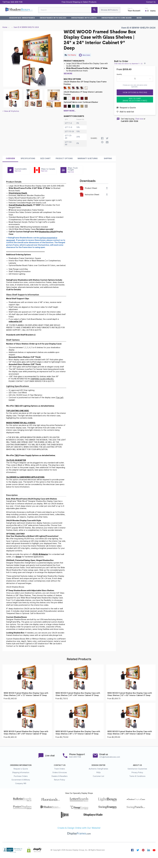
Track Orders (59, 769)
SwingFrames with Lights (84, 18)
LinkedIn (148, 850)
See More (68, 74)
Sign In (130, 8)
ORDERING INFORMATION (20, 765)
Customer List (98, 776)
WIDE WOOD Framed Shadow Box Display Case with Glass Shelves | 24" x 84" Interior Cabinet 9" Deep (78, 694)
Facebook (132, 850)
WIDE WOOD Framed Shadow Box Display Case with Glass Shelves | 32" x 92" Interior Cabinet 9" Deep (129, 694)
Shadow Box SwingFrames (22, 18)
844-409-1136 (16, 2)
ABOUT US (137, 765)
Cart (146, 8)
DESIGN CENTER (98, 765)
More (139, 18)
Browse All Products (109, 10)
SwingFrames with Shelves (53, 18)
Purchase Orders (21, 776)
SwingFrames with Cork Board (116, 18)
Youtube (154, 850)
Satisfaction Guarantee (137, 769)
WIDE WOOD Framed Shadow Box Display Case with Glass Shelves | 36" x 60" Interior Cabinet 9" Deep (26, 732)
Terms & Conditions (137, 776)
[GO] (94, 10)
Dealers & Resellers (60, 776)
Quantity (119, 74)
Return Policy (59, 780)
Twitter (137, 850)
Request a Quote (21, 769)
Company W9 (20, 783)
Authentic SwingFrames (98, 769)
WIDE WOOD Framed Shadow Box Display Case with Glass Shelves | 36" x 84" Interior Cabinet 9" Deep (129, 732)
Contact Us (151, 2)
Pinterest (143, 850)
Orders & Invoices (59, 772)
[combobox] (68, 10)
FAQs (98, 772)
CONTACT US (59, 765)
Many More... (70, 111)
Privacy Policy (137, 772)
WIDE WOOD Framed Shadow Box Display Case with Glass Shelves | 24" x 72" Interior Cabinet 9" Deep (26, 694)
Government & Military (20, 780)
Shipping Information (20, 772)
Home (4, 27)
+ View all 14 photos (10, 111)
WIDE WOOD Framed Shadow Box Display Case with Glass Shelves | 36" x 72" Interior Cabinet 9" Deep (78, 732)
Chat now (139, 119)
